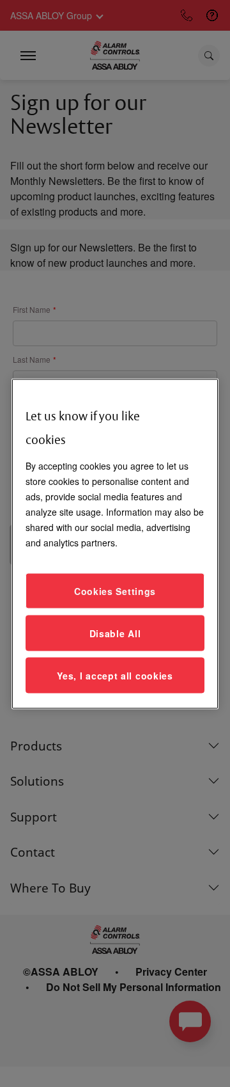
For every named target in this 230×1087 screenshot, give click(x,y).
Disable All (115, 632)
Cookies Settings (115, 590)
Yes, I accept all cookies (115, 675)
